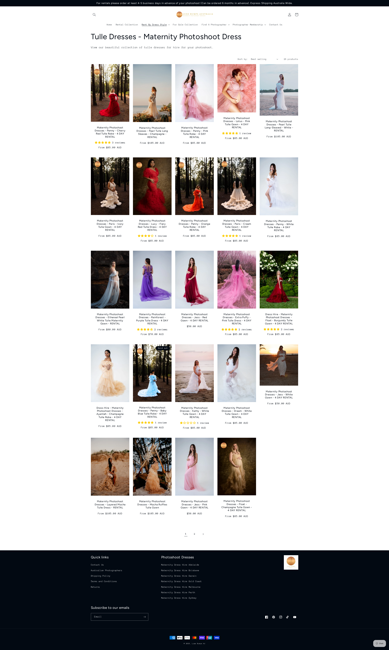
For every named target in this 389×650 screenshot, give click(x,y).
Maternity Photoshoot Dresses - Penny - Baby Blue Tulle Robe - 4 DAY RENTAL (152, 412)
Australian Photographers (106, 570)
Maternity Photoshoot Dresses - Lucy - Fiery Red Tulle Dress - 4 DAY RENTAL (152, 225)
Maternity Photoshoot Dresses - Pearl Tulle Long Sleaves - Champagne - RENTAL (152, 132)
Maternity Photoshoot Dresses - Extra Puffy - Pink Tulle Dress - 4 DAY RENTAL (236, 319)
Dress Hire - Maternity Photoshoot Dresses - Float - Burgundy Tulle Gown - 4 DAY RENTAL (279, 319)
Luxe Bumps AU (198, 644)
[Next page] (203, 534)
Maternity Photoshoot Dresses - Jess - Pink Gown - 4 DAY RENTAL (194, 504)
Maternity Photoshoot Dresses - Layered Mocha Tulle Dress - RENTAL (110, 504)
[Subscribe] (144, 617)
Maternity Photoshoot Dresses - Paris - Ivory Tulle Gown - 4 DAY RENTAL (110, 225)
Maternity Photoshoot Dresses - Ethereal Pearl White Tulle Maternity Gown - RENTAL (110, 319)
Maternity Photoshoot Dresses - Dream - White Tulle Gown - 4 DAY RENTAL (237, 412)
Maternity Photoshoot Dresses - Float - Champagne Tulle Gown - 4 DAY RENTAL (236, 506)
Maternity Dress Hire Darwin (179, 576)
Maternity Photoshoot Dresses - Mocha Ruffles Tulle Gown (152, 504)
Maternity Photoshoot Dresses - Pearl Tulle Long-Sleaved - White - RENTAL (279, 126)
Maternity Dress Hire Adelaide (180, 565)
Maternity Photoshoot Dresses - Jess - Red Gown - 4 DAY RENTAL (194, 317)
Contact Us (97, 565)
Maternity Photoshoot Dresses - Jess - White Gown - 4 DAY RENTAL (279, 394)
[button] (94, 14)
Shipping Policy (100, 576)
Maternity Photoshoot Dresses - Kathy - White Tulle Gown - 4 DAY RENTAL (194, 412)
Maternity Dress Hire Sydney (179, 598)
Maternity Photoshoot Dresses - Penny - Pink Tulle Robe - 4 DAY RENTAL (194, 132)
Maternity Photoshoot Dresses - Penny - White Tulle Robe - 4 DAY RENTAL (279, 226)
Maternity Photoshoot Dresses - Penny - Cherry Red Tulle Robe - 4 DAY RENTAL (110, 132)
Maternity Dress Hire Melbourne (181, 587)
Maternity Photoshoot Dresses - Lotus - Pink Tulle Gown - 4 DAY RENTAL (236, 123)
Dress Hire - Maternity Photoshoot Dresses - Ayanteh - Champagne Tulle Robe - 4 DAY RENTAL (110, 414)
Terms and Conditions (104, 581)
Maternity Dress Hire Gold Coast (181, 581)
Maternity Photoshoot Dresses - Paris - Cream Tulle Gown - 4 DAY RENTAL (236, 225)
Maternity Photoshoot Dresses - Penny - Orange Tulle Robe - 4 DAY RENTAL (194, 225)
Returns (95, 587)
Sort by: (243, 59)
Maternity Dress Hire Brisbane (180, 570)
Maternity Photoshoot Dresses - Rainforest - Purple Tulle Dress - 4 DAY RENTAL (152, 319)
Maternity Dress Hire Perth (178, 592)
